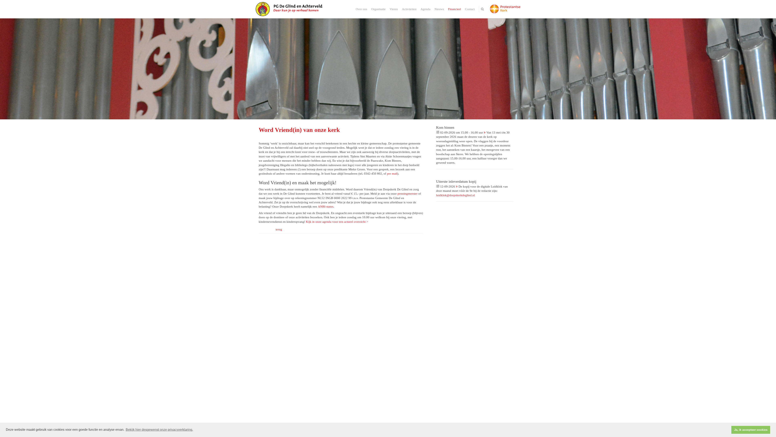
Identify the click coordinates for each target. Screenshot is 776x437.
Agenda (425, 9)
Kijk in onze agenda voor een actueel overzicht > (337, 221)
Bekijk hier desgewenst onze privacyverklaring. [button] (159, 429)
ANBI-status (325, 206)
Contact (470, 9)
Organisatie (378, 9)
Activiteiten (409, 9)
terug (279, 229)
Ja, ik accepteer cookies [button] (751, 429)
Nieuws (439, 9)
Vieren (394, 9)
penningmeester (407, 193)
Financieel (454, 9)
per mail (392, 173)
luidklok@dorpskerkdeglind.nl (455, 195)
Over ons (361, 9)
